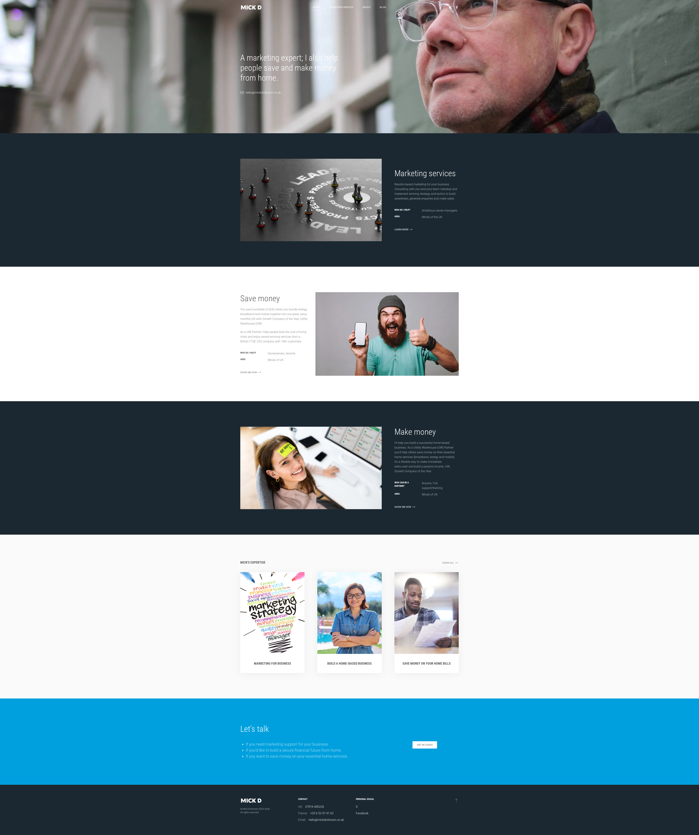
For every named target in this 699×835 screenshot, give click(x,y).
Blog (383, 7)
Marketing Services (341, 7)
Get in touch (425, 744)
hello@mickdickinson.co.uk (263, 92)
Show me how (248, 372)
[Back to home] (251, 7)
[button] (456, 800)
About (366, 7)
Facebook (362, 813)
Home (316, 7)
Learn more (401, 229)
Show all (448, 562)
